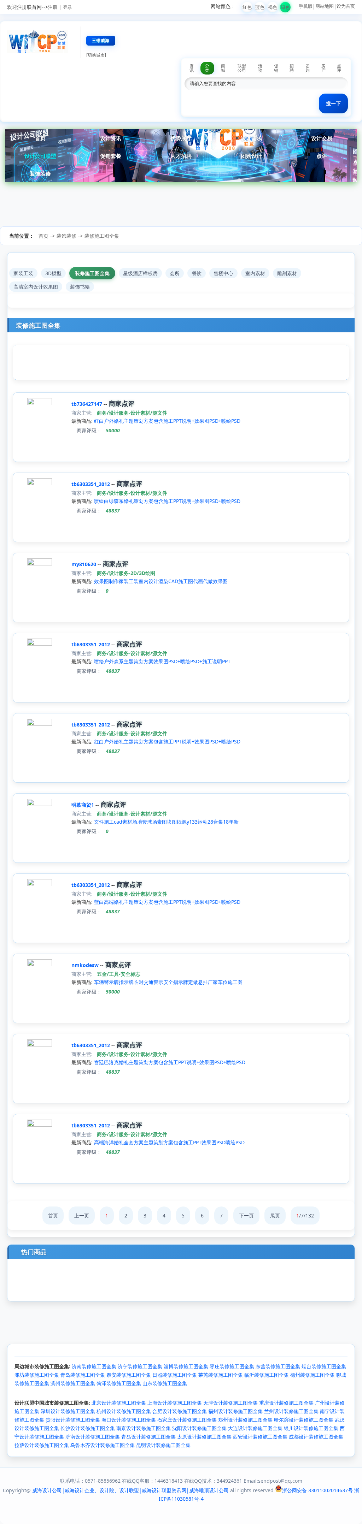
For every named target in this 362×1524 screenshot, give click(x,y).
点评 (321, 155)
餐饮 (197, 273)
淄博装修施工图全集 (186, 1366)
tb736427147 (87, 404)
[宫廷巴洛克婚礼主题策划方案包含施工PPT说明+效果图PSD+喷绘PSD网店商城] (39, 1044)
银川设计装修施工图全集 (311, 1428)
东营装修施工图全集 (278, 1366)
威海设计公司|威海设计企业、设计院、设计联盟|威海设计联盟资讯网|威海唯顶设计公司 (130, 1490)
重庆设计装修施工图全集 (286, 1402)
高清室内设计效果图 (35, 286)
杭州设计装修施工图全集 (124, 1411)
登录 (67, 7)
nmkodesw (85, 965)
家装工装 (23, 273)
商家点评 (120, 403)
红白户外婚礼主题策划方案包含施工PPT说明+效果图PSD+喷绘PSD (167, 420)
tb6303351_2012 (91, 484)
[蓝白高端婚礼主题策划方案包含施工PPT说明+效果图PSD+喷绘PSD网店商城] (39, 884)
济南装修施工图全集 (94, 1366)
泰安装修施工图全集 (128, 1374)
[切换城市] (96, 55)
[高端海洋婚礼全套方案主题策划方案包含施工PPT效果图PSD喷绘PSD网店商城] (39, 1124)
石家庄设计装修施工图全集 (187, 1419)
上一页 (81, 1215)
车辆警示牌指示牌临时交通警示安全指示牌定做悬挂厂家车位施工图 (168, 982)
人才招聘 (181, 155)
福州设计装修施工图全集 (235, 1411)
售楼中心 (223, 273)
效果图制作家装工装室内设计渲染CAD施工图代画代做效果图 (161, 581)
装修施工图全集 (101, 235)
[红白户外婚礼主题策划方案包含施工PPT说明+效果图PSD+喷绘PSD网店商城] (39, 403)
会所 (175, 273)
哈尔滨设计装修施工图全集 (303, 1419)
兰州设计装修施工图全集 (291, 1411)
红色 (247, 7)
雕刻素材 (287, 273)
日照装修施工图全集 (174, 1374)
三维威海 (101, 40)
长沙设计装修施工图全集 (87, 1428)
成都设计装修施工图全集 (316, 1436)
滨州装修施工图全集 (73, 1383)
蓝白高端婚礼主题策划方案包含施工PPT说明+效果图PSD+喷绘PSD (167, 902)
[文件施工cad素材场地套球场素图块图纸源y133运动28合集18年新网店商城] (39, 804)
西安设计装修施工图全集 (260, 1436)
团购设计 (251, 155)
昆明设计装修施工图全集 (163, 1445)
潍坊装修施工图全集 (36, 1374)
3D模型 (53, 273)
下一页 (246, 1215)
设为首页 (346, 6)
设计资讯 (110, 138)
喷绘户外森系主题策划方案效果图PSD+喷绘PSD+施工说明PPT (162, 661)
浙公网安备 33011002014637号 (317, 1490)
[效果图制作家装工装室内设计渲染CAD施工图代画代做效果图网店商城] (39, 563)
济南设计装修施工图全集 (92, 1436)
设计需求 (251, 138)
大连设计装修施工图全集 (255, 1428)
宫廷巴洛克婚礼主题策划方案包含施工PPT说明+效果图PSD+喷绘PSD (169, 1062)
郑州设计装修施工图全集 (245, 1419)
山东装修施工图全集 (164, 1383)
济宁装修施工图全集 (140, 1366)
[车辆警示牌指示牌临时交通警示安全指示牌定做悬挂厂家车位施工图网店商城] (39, 964)
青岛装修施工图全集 (82, 1374)
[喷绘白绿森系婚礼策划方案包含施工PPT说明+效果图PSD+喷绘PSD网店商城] (39, 483)
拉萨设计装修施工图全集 (41, 1445)
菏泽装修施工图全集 (119, 1383)
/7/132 (305, 1215)
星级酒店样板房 (140, 273)
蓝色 (259, 7)
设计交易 (321, 138)
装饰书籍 (80, 286)
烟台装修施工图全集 (324, 1366)
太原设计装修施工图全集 (204, 1436)
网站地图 (324, 6)
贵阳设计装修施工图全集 (73, 1419)
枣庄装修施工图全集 (232, 1366)
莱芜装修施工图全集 (220, 1374)
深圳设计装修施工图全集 (68, 1411)
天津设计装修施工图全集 (230, 1402)
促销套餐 (110, 155)
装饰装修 (40, 173)
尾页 (275, 1215)
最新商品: (82, 420)
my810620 (84, 564)
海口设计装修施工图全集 (128, 1419)
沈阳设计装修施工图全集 (199, 1428)
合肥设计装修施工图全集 (179, 1411)
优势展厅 (181, 138)
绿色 (285, 7)
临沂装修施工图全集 (266, 1374)
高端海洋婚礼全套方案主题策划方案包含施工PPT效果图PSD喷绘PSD (169, 1142)
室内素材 (255, 273)
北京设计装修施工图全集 (119, 1402)
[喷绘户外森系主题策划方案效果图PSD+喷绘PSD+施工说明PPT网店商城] (39, 643)
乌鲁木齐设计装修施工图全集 (102, 1445)
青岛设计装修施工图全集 (148, 1436)
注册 (52, 7)
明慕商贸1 (83, 804)
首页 (40, 138)
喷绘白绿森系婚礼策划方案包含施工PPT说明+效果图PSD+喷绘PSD (167, 501)
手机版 (306, 6)
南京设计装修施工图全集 (143, 1428)
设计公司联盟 (40, 155)
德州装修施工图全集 (312, 1374)
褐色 (272, 7)
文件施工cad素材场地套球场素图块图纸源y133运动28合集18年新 (166, 821)
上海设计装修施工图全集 (174, 1402)
